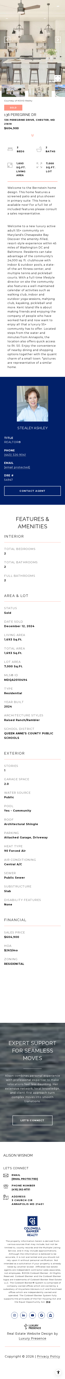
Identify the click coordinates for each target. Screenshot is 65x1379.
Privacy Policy (48, 1356)
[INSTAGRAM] (14, 1315)
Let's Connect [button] (32, 1120)
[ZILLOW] (50, 1315)
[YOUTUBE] (32, 1315)
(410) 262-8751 (21, 1189)
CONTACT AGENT (33, 490)
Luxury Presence (32, 1338)
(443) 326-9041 (15, 454)
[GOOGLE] (41, 1315)
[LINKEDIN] (23, 1315)
